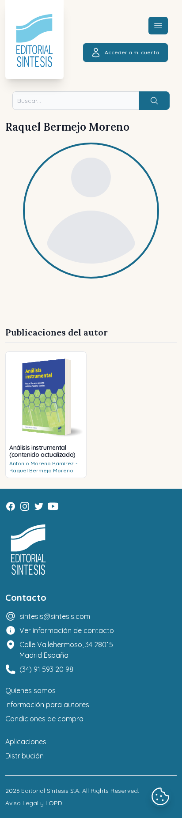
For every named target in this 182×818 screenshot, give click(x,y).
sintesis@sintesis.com (54, 616)
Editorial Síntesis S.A (50, 791)
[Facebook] (10, 506)
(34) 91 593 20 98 (46, 669)
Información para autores (47, 704)
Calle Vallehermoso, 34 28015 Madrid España (66, 650)
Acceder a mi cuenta (132, 52)
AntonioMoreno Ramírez (41, 463)
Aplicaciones (25, 741)
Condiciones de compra (44, 718)
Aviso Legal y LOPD (33, 803)
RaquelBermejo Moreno (41, 470)
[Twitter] (39, 506)
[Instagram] (24, 506)
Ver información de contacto (66, 630)
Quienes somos (30, 690)
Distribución (24, 755)
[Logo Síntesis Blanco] (28, 550)
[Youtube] (53, 506)
